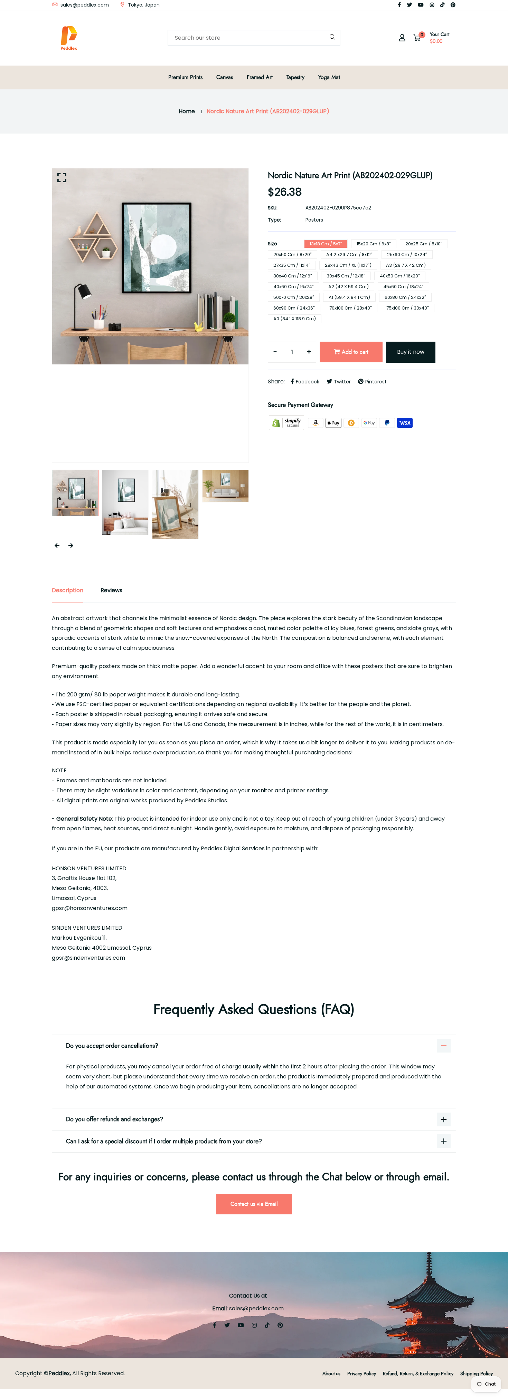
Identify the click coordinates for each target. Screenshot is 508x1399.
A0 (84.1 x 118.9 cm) (294, 318)
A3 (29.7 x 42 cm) (406, 265)
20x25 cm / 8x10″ (423, 244)
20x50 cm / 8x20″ (292, 254)
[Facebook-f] (399, 4)
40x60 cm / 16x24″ (293, 286)
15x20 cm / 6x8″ (374, 244)
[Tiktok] (442, 4)
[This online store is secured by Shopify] (287, 423)
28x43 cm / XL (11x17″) (348, 265)
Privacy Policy (361, 1373)
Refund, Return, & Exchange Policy (418, 1373)
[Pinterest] (453, 4)
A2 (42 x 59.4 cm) (348, 286)
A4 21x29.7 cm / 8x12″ (349, 254)
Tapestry (295, 77)
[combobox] (254, 38)
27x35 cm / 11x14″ (291, 265)
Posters (314, 219)
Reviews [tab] (111, 590)
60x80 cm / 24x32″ (405, 297)
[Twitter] (409, 4)
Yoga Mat (329, 77)
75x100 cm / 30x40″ (407, 308)
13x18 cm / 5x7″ (326, 244)
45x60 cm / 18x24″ (403, 286)
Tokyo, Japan (143, 4)
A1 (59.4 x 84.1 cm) (349, 297)
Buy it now (410, 352)
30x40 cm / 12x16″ (292, 276)
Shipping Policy (476, 1373)
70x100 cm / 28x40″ (350, 308)
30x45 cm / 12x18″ (346, 276)
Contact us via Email (254, 1204)
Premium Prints (185, 77)
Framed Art (260, 77)
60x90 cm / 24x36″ (294, 308)
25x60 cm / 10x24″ (407, 254)
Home (187, 111)
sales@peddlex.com (84, 4)
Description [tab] (67, 590)
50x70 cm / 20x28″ (293, 297)
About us (331, 1373)
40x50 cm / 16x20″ (400, 276)
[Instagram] (432, 4)
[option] (150, 266)
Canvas (224, 77)
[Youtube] (420, 4)
